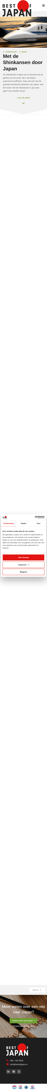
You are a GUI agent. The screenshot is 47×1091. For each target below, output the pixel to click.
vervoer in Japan (9, 172)
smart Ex (6, 440)
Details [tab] (23, 523)
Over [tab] (38, 523)
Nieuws (24, 52)
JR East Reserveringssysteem (15, 452)
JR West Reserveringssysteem (15, 464)
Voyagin (27, 479)
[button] (43, 6)
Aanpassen (22, 565)
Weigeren (23, 572)
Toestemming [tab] (8, 523)
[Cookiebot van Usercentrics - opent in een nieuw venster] (34, 517)
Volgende (35, 990)
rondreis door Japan (15, 287)
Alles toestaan (23, 557)
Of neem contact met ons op (23, 1026)
